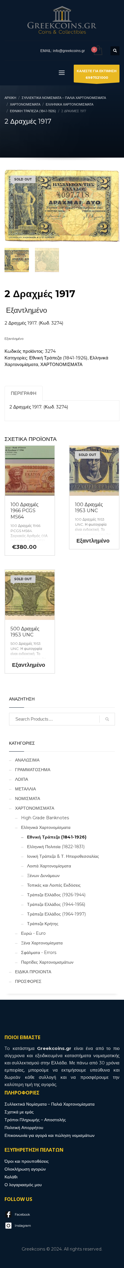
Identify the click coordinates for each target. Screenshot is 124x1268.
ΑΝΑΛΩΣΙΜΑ (27, 760)
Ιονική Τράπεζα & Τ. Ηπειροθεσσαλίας (63, 856)
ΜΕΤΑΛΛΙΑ (25, 789)
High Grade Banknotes (45, 817)
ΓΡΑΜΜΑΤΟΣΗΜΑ (32, 769)
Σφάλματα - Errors (38, 952)
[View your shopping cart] (97, 51)
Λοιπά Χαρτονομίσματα (49, 866)
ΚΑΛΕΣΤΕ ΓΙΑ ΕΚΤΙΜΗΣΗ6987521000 (96, 74)
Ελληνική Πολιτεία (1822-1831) (56, 846)
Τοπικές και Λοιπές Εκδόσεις (54, 885)
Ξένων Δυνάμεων (43, 875)
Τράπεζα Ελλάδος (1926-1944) (56, 894)
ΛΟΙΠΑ (21, 779)
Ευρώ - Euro (33, 933)
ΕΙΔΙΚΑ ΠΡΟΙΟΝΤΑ (33, 971)
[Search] (107, 719)
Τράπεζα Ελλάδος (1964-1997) (56, 914)
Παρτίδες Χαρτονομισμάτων (47, 962)
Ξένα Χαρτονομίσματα (42, 943)
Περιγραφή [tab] (23, 393)
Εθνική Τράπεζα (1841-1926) (58, 358)
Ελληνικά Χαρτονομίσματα (45, 827)
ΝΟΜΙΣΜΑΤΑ (27, 798)
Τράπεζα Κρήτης (42, 923)
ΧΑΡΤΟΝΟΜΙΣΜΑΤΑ (61, 364)
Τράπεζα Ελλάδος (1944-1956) (56, 904)
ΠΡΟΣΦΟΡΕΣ (28, 981)
